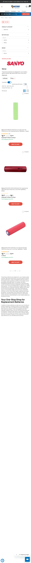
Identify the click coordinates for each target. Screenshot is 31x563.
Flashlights (13, 11)
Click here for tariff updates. (16, 2)
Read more (4, 75)
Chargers (24, 11)
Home (2, 17)
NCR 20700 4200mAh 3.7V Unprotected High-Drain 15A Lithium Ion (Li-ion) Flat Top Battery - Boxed (14, 248)
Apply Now (26, 14)
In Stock (5, 78)
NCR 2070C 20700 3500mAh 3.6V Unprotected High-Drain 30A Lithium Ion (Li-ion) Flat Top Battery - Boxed (15, 189)
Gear (19, 11)
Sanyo (10, 17)
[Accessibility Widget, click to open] (2, 560)
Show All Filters (6, 58)
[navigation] (15, 42)
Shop (6, 17)
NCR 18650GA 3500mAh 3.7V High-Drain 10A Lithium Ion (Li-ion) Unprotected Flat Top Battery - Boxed (15, 130)
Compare (26, 93)
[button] (26, 6)
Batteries (7, 11)
